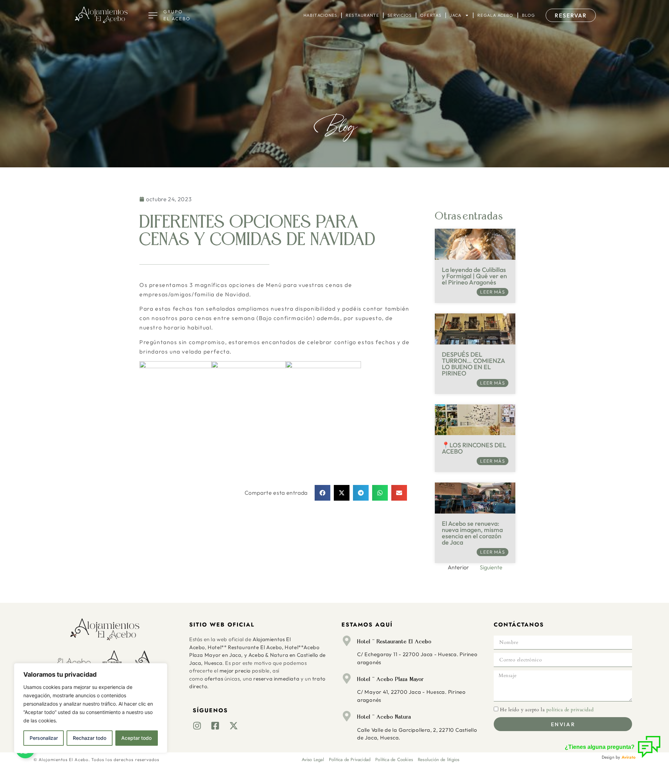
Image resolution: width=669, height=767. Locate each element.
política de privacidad (569, 709)
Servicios (399, 15)
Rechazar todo (89, 738)
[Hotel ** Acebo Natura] (346, 716)
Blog (528, 15)
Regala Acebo (495, 15)
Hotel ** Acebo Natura (384, 717)
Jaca (455, 15)
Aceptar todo (136, 738)
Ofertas (430, 15)
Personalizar (44, 738)
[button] (322, 493)
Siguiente (491, 567)
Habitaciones (320, 15)
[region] (90, 708)
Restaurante (362, 15)
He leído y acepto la (546, 709)
